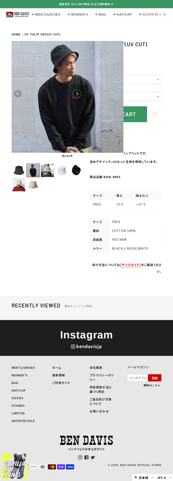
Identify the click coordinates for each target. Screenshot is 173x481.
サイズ (94, 88)
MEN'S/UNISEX (23, 367)
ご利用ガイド (61, 383)
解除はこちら (152, 385)
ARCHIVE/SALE (23, 421)
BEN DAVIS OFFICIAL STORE (140, 465)
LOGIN (149, 14)
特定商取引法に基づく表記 (101, 389)
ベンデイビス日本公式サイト (86, 449)
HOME (16, 34)
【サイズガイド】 (130, 265)
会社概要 (96, 367)
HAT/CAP (19, 390)
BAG (15, 383)
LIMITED (18, 413)
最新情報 (58, 375)
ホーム (56, 367)
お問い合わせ (99, 411)
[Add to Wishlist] (155, 114)
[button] (143, 477)
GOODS (18, 398)
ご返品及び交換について (101, 401)
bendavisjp (89, 346)
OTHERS (18, 405)
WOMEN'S (19, 375)
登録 (155, 378)
